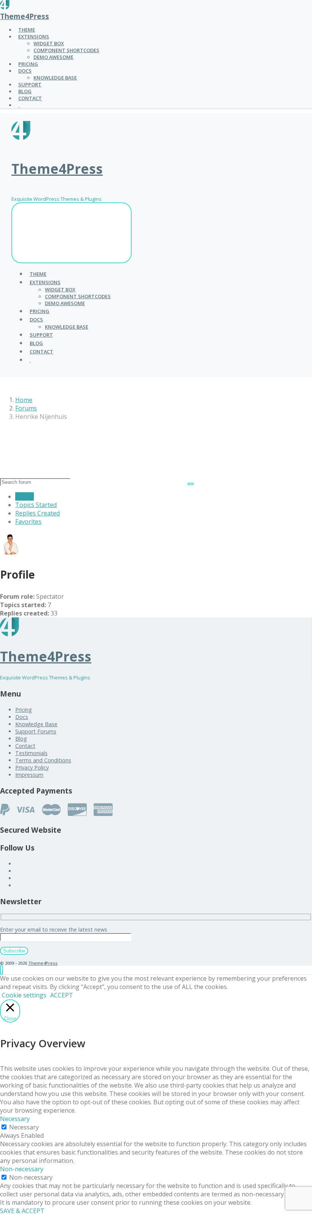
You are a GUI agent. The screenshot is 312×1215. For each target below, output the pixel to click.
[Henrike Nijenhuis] (11, 552)
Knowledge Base (36, 724)
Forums (26, 408)
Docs (21, 716)
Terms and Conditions (43, 760)
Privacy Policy (32, 767)
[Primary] (71, 232)
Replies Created (37, 513)
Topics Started (36, 505)
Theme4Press (24, 16)
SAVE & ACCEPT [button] (22, 1211)
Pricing (23, 709)
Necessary (24, 1127)
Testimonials (31, 753)
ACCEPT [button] (61, 995)
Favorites (28, 521)
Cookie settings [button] (24, 995)
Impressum (29, 774)
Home (23, 400)
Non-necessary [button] (21, 1169)
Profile (24, 496)
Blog (21, 738)
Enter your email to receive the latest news (53, 929)
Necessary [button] (15, 1119)
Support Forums (35, 731)
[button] (1, 970)
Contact (25, 745)
